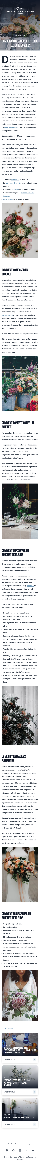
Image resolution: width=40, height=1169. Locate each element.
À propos (29, 1144)
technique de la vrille (13, 183)
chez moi (30, 586)
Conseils (20, 35)
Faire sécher (8, 199)
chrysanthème (7, 315)
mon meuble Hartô (11, 127)
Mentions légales (14, 1144)
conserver (15, 189)
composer (15, 180)
